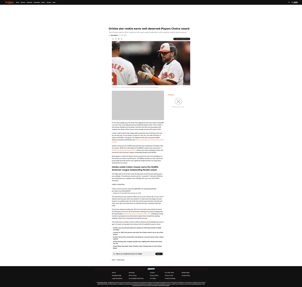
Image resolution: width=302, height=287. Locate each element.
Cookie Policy (186, 275)
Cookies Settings (170, 278)
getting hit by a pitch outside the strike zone (136, 214)
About (114, 272)
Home (113, 260)
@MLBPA (137, 189)
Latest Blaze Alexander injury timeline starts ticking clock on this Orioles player (137, 247)
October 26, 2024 (136, 193)
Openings (132, 272)
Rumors (23, 2)
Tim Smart (114, 35)
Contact (152, 272)
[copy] (121, 39)
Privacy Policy (154, 275)
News (17, 2)
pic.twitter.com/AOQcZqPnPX (121, 191)
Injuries (49, 2)
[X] (292, 2)
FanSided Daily (116, 275)
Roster (43, 2)
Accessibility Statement (136, 278)
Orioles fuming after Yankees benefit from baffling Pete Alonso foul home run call (137, 242)
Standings (37, 2)
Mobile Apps (185, 272)
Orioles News (121, 260)
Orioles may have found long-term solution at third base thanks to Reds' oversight (137, 228)
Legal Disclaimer (117, 278)
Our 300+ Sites (169, 272)
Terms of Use (169, 275)
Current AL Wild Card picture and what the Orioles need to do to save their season (138, 233)
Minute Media (103, 282)
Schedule (29, 2)
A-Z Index (153, 278)
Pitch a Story (133, 275)
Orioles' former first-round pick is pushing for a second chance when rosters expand (138, 238)
